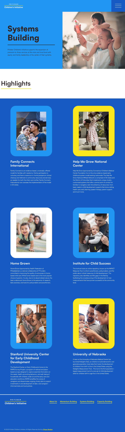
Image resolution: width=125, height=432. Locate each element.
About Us (53, 401)
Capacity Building (104, 401)
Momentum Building (68, 401)
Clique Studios (47, 429)
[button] (118, 6)
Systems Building (87, 401)
